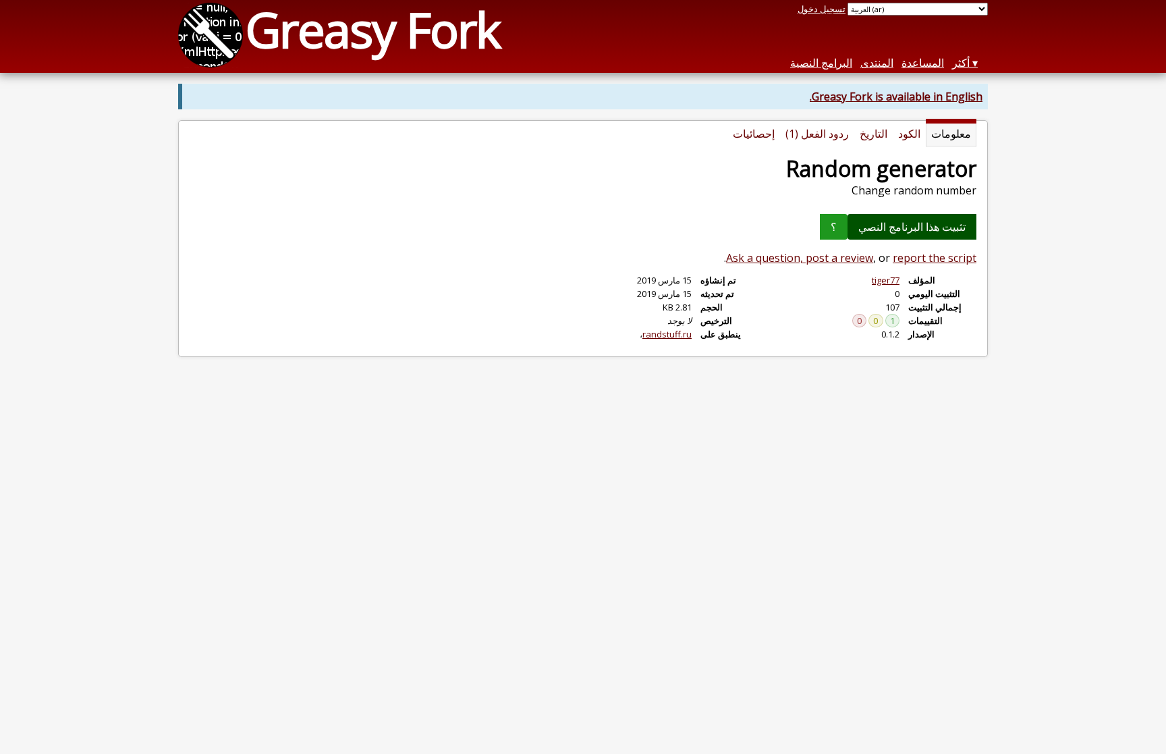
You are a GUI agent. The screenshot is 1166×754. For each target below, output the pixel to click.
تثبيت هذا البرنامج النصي (912, 226)
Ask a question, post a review (799, 257)
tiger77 (885, 280)
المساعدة (922, 62)
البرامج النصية (821, 62)
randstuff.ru (667, 334)
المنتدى (876, 62)
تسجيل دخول (821, 9)
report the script (934, 257)
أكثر (961, 62)
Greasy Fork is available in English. (896, 96)
